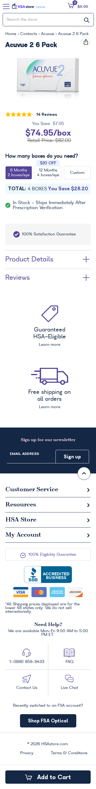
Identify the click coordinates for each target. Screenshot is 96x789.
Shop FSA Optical (48, 721)
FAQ (69, 662)
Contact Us (26, 688)
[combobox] (48, 19)
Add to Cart (53, 777)
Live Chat (69, 688)
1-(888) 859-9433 (26, 662)
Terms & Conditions (69, 753)
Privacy (26, 753)
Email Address (24, 453)
